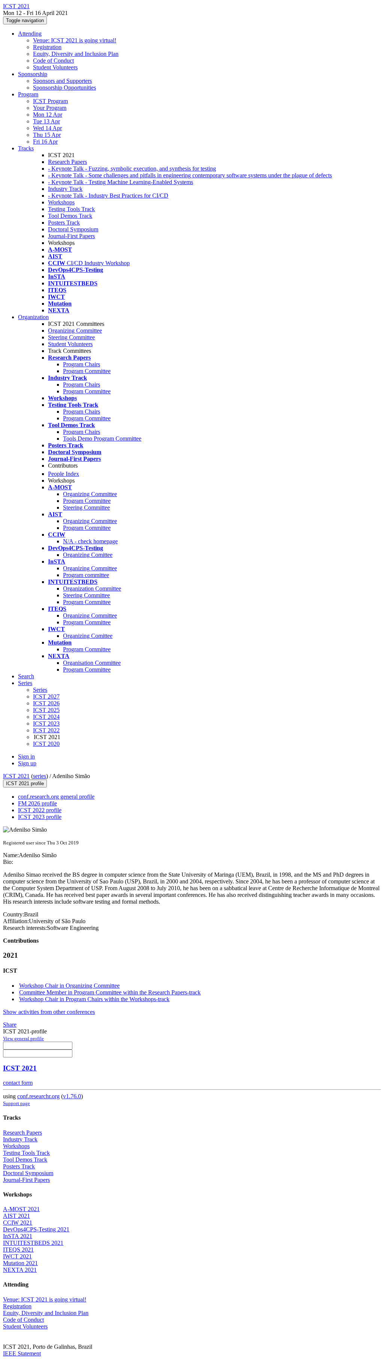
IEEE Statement (22, 1353)
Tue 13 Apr (46, 121)
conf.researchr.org (38, 1096)
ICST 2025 (46, 710)
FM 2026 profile (37, 803)
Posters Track (64, 222)
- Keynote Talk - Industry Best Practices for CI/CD (108, 195)
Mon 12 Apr (47, 114)
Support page (16, 1103)
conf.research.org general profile (56, 796)
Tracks (26, 148)
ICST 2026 (46, 703)
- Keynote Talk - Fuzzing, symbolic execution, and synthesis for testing (132, 168)
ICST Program (50, 101)
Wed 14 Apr (47, 128)
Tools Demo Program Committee (102, 438)
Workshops (61, 202)
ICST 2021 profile (25, 783)
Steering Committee (71, 337)
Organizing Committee (75, 330)
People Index (63, 474)
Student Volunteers (55, 67)
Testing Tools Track (71, 209)
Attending (30, 33)
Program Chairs (81, 364)
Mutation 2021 (20, 1263)
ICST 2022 (46, 730)
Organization (33, 317)
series (39, 776)
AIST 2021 (16, 1216)
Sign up (27, 763)
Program (28, 94)
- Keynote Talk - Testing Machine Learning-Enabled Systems (120, 182)
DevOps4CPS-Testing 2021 (36, 1229)
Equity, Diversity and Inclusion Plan (75, 54)
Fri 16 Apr (45, 141)
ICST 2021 (16, 776)
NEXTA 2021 (20, 1270)
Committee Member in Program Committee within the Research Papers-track (110, 992)
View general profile (23, 1038)
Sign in (26, 756)
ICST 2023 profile (40, 817)
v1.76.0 (72, 1096)
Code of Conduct (53, 60)
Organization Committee (92, 588)
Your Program (49, 108)
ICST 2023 (46, 723)
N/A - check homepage (90, 541)
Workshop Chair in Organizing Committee (69, 985)
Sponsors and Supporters (62, 81)
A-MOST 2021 (21, 1209)
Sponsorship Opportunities (64, 87)
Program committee (86, 575)
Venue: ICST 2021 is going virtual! (74, 40)
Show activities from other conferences (49, 1012)
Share (9, 1024)
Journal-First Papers (71, 236)
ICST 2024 (46, 717)
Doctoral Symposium (73, 229)
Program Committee (87, 371)
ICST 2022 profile (40, 810)
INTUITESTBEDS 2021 (33, 1243)
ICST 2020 (46, 744)
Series (40, 690)
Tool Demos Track (70, 216)
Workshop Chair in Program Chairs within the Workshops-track (94, 999)
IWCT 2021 (17, 1256)
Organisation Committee (92, 663)
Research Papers (67, 162)
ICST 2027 (46, 696)
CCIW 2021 (17, 1222)
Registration (47, 47)
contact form (18, 1083)
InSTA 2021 (17, 1236)
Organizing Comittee (87, 555)
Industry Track (65, 189)
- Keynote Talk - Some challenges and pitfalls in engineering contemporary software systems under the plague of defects (190, 175)
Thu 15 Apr (47, 135)
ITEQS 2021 (18, 1249)
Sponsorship (32, 74)
